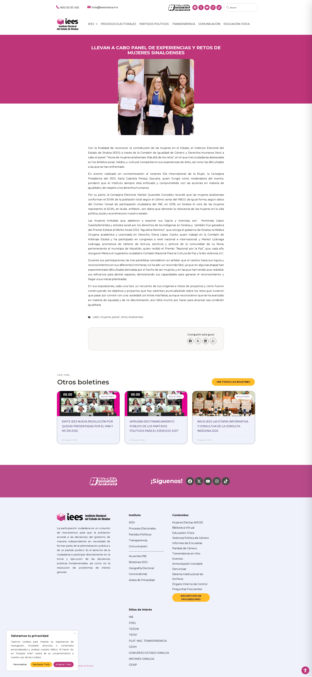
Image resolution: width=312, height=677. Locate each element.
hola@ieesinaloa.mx (105, 7)
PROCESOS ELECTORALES (118, 24)
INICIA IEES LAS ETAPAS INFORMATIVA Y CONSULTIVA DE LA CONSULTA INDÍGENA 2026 (222, 426)
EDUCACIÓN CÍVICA (237, 24)
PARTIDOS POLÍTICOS (154, 24)
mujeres (105, 317)
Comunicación (209, 24)
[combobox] (241, 7)
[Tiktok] (219, 7)
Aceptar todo (63, 664)
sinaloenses (136, 317)
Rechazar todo (41, 664)
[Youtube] (207, 7)
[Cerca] (75, 633)
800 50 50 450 (69, 7)
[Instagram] (213, 7)
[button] (190, 341)
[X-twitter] (201, 7)
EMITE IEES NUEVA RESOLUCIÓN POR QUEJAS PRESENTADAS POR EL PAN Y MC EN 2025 (87, 426)
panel (116, 317)
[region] (42, 650)
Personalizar (20, 664)
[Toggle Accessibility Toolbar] (305, 670)
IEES (91, 24)
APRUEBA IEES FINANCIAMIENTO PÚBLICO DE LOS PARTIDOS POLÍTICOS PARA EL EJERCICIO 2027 (154, 426)
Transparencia (183, 24)
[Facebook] (195, 7)
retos (124, 317)
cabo (96, 317)
